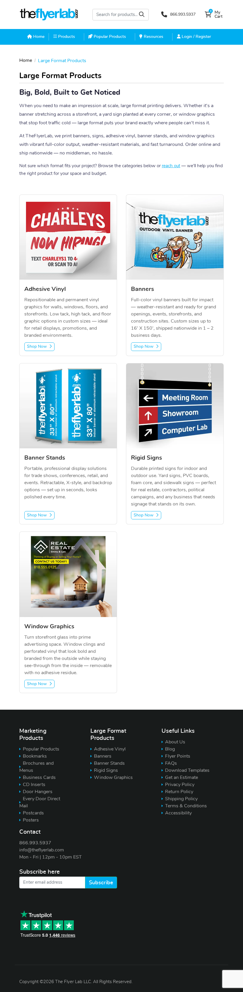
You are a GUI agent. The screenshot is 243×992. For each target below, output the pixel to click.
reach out (171, 166)
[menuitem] (36, 36)
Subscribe (101, 882)
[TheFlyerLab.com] (49, 14)
